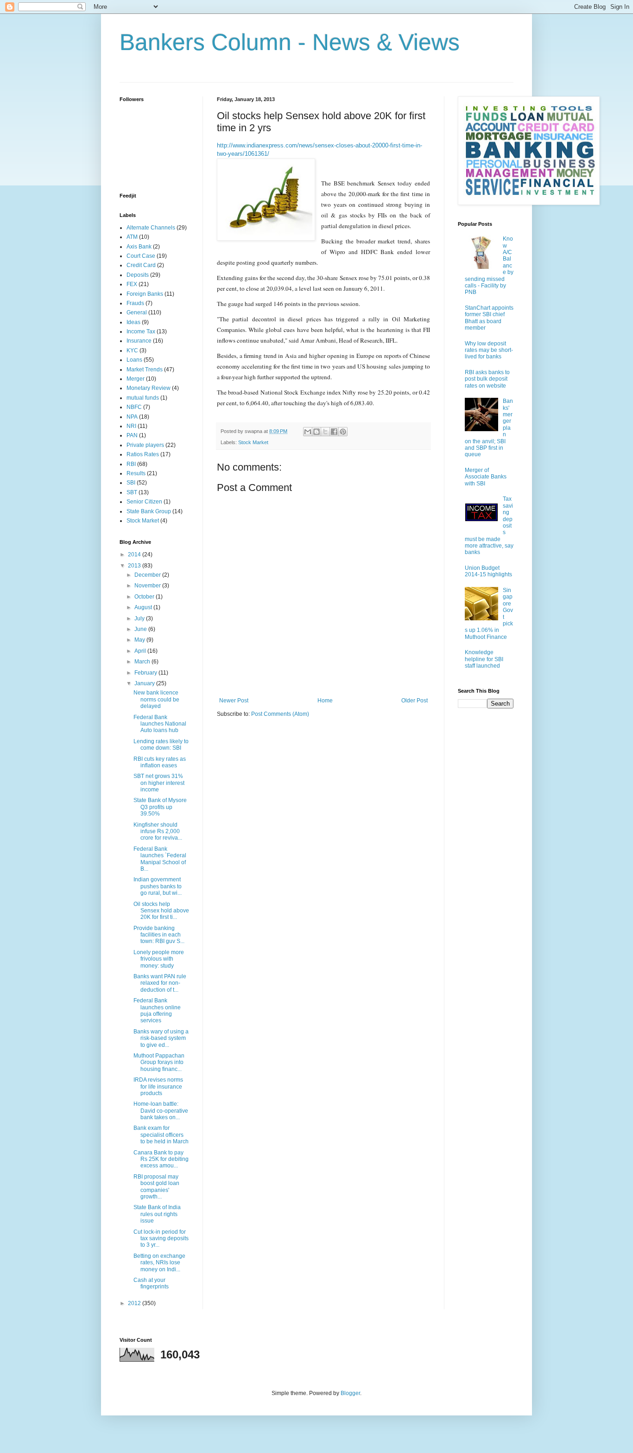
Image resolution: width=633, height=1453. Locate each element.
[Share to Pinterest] (343, 431)
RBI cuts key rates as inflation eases (159, 762)
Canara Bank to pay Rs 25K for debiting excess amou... (161, 1159)
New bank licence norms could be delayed (156, 699)
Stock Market (253, 442)
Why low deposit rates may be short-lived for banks (489, 350)
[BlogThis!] (316, 431)
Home (325, 700)
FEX (132, 284)
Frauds (135, 303)
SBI (131, 482)
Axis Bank (139, 246)
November (148, 585)
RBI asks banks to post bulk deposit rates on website (487, 379)
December (148, 575)
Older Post (414, 700)
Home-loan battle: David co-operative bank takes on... (160, 1111)
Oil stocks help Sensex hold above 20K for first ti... (161, 911)
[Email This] (307, 431)
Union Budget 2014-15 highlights (488, 571)
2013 (135, 565)
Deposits (138, 275)
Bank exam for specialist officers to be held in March (161, 1135)
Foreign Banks (145, 294)
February (146, 672)
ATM (132, 237)
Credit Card (141, 265)
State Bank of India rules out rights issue (157, 1214)
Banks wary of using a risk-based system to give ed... (161, 1038)
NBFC (134, 407)
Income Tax (141, 331)
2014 (135, 554)
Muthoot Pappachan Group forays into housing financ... (158, 1062)
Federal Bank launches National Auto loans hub (159, 724)
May (140, 640)
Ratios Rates (143, 454)
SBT (132, 492)
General (137, 312)
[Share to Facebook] (334, 431)
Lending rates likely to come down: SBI (161, 744)
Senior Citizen (144, 501)
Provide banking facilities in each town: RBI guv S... (158, 935)
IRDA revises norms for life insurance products (158, 1086)
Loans (134, 360)
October (145, 596)
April (140, 651)
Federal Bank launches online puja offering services (157, 1010)
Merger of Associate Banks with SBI (485, 477)
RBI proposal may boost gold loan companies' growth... (156, 1186)
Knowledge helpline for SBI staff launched (484, 659)
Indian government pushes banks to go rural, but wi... (157, 886)
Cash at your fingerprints (151, 1283)
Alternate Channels (151, 227)
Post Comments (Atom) (280, 714)
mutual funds (143, 398)
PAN (132, 435)
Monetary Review (149, 388)
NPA (132, 417)
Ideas (133, 322)
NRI (131, 426)
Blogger (350, 1393)
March (143, 661)
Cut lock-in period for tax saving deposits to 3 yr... (161, 1239)
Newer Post (233, 700)
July (140, 618)
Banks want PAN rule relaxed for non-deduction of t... (159, 983)
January (145, 683)
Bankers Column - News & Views (290, 42)
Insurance (139, 341)
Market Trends (145, 369)
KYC (132, 350)
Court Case (141, 256)
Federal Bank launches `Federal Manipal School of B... (159, 859)
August (143, 607)
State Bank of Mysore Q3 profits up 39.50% (160, 807)
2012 (135, 1303)
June (141, 629)
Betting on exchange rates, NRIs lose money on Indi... (159, 1263)
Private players (145, 445)
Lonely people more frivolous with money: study (158, 959)
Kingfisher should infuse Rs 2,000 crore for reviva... (157, 831)
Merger (136, 379)
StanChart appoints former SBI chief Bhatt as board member (489, 318)
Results (136, 473)
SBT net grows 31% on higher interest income (158, 783)
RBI (131, 464)
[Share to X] (325, 431)
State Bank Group (149, 511)
